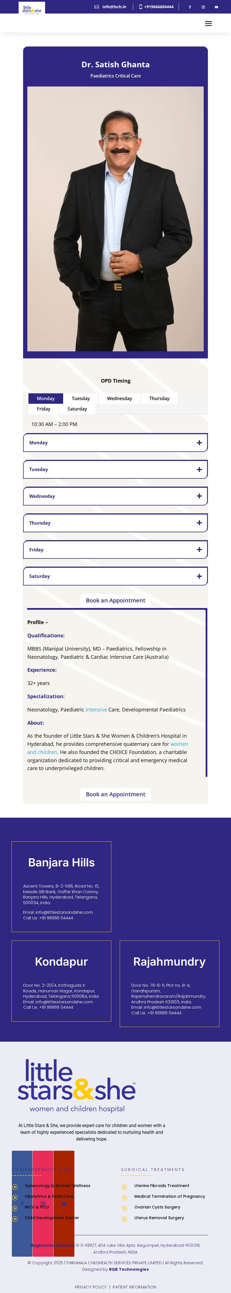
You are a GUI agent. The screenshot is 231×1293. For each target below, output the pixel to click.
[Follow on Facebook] (190, 7)
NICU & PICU (37, 1207)
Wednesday (119, 398)
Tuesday (81, 398)
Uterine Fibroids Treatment (161, 1185)
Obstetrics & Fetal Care (49, 1196)
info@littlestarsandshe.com (64, 912)
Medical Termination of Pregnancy (169, 1196)
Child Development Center (52, 1218)
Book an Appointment (115, 600)
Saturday (77, 409)
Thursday (159, 398)
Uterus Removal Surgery (159, 1218)
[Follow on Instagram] (203, 7)
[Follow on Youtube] (216, 7)
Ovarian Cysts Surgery (157, 1207)
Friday (43, 409)
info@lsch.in (114, 6)
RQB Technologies (129, 1269)
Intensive (96, 709)
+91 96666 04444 (56, 918)
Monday (46, 398)
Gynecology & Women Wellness (57, 1185)
